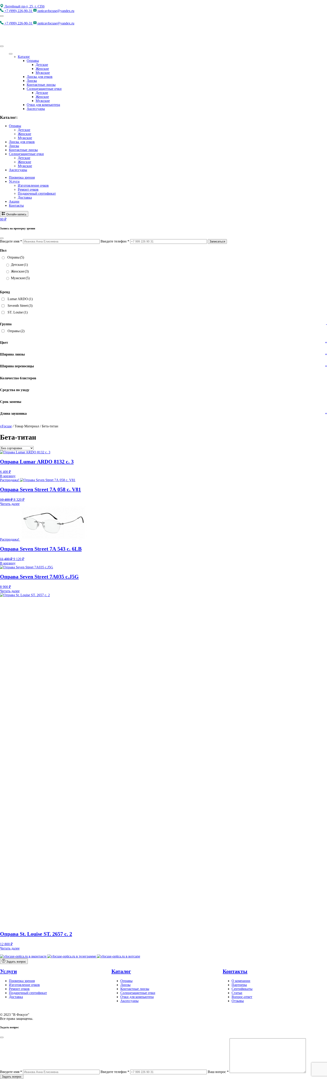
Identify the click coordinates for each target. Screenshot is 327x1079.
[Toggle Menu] (10, 54)
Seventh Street (20, 305)
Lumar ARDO (20, 299)
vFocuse (6, 426)
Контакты (16, 205)
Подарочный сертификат (37, 193)
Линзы (32, 81)
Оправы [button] (15, 126)
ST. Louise (18, 312)
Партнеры (239, 985)
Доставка (25, 197)
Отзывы (238, 1001)
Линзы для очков (39, 77)
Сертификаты (242, 989)
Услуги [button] (14, 181)
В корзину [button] (8, 476)
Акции (14, 201)
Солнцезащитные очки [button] (26, 154)
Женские (42, 69)
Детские (42, 65)
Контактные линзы (41, 85)
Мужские (43, 73)
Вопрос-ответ (242, 997)
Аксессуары (36, 109)
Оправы (33, 61)
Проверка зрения (22, 177)
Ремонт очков (28, 189)
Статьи (237, 993)
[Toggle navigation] (2, 16)
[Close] (2, 46)
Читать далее (10, 504)
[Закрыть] (2, 238)
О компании (241, 981)
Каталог (24, 57)
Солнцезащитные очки (44, 89)
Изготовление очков (33, 185)
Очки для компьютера (43, 105)
